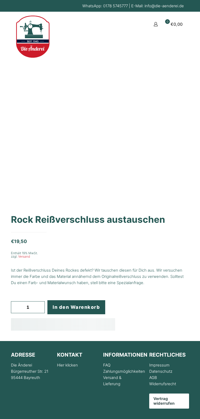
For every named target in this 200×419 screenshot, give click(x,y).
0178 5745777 (115, 5)
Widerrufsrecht (162, 383)
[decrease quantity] (16, 307)
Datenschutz (160, 371)
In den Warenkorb (76, 307)
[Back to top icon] (175, 408)
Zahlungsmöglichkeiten (124, 371)
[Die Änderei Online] (32, 37)
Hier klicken (67, 365)
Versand (24, 256)
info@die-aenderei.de (164, 5)
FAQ (106, 365)
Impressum (159, 365)
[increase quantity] (38, 307)
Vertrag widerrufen (163, 401)
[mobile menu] (137, 24)
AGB (153, 377)
